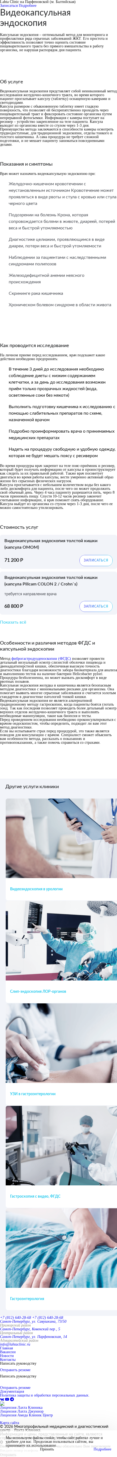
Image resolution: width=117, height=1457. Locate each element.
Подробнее (27, 6)
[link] (2, 1399)
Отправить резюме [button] (15, 1370)
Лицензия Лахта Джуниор (22, 1411)
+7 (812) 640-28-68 (15, 1318)
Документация (12, 1391)
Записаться (9, 6)
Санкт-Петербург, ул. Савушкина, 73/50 (33, 1321)
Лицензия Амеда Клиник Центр (26, 1415)
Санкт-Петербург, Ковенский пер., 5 (30, 1329)
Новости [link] (7, 1356)
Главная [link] (6, 1348)
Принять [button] (47, 1449)
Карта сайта (9, 1423)
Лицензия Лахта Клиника (21, 1408)
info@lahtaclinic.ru (15, 1344)
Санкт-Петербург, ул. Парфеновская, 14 (33, 1337)
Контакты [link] (8, 1360)
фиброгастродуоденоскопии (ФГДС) (41, 659)
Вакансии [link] (8, 1352)
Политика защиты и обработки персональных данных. (45, 1395)
